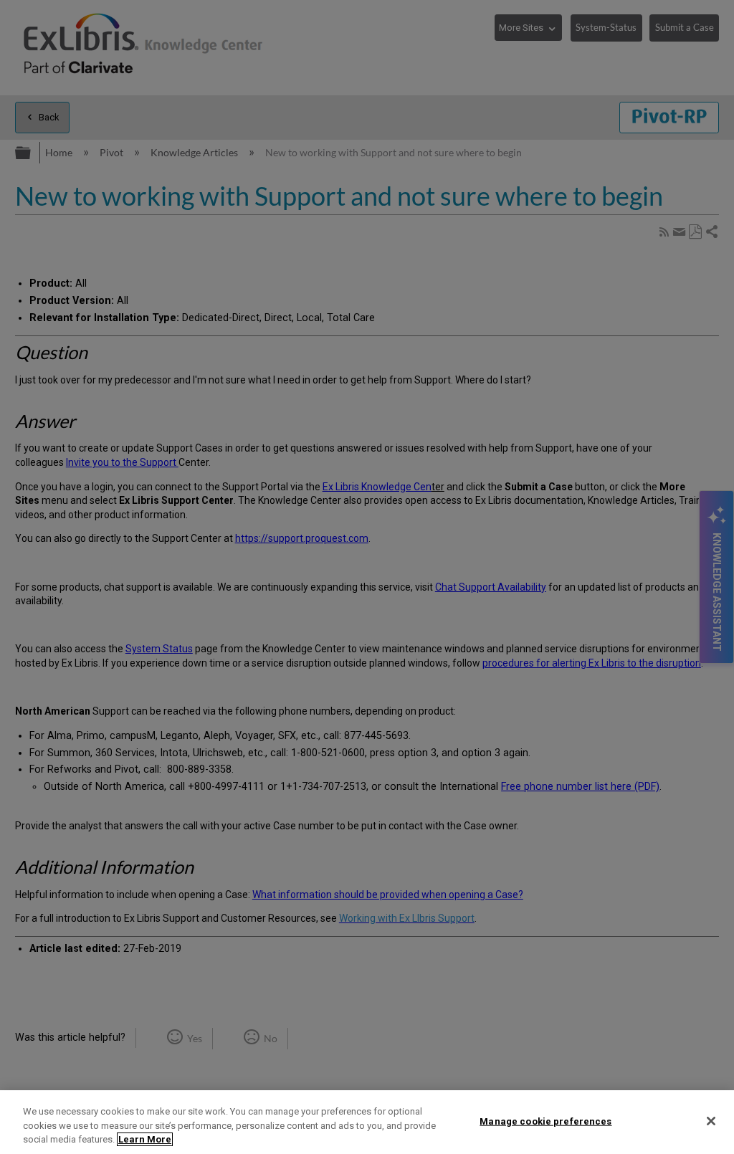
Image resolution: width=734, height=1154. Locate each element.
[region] (367, 1122)
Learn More (144, 1139)
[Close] (711, 1121)
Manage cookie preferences (545, 1120)
